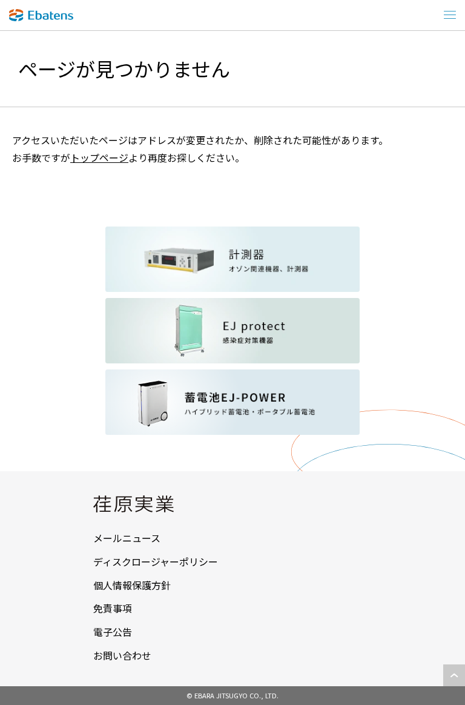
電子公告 (112, 631)
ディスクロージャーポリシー (155, 561)
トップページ (99, 157)
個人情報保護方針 (132, 585)
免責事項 (112, 608)
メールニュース (126, 538)
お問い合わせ (122, 655)
